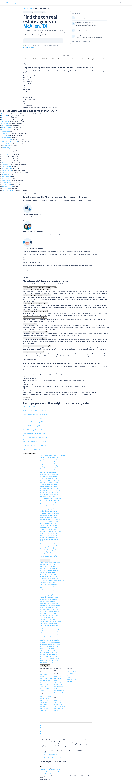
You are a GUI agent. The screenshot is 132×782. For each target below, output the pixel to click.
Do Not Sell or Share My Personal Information (53, 758)
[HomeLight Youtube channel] (40, 732)
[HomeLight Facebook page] (40, 728)
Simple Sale (43, 702)
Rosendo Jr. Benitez (7, 168)
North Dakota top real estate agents (50, 631)
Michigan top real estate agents (49, 607)
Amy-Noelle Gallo (7, 163)
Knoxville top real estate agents (49, 551)
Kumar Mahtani (6, 137)
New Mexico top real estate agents (49, 625)
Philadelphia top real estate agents (50, 480)
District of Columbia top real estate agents (52, 580)
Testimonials (70, 673)
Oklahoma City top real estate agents (50, 506)
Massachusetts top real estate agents (50, 605)
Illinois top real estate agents (48, 590)
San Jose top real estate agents (48, 533)
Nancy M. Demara (7, 161)
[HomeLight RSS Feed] (40, 737)
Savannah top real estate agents (49, 555)
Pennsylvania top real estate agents (50, 639)
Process (54, 287)
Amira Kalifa (5, 178)
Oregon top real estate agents (48, 637)
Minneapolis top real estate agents (50, 545)
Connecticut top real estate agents (50, 576)
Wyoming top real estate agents (49, 662)
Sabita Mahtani (6, 176)
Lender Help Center (59, 706)
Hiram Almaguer (6, 129)
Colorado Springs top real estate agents (51, 498)
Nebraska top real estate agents (49, 617)
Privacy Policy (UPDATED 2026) (48, 755)
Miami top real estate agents (48, 504)
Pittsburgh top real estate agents (49, 549)
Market (30, 287)
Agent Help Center (59, 690)
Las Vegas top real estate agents (49, 476)
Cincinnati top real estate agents (49, 539)
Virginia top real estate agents (48, 654)
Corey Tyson (5, 143)
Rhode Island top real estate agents (50, 641)
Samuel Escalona (7, 153)
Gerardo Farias (6, 184)
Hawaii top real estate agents (48, 586)
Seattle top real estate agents (48, 496)
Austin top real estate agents (48, 473)
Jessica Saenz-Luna (7, 186)
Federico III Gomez (7, 159)
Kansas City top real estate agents (49, 521)
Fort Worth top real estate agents (49, 500)
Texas (30, 8)
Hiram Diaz (5, 157)
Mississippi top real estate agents (49, 611)
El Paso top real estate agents (48, 516)
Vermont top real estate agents (49, 652)
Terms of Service (44, 753)
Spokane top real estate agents (49, 543)
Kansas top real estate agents (48, 596)
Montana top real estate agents (49, 615)
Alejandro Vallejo (7, 149)
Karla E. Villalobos (7, 151)
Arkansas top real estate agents (49, 570)
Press (68, 677)
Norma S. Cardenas (6, 127)
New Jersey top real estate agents (49, 623)
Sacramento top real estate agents (50, 519)
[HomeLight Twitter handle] (40, 726)
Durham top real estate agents (48, 557)
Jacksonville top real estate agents (49, 482)
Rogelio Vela (4, 116)
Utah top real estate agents (47, 650)
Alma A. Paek (5, 125)
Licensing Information (46, 774)
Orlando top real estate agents (48, 512)
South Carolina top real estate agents (50, 643)
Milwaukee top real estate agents (49, 527)
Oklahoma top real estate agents (49, 635)
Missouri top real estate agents (49, 613)
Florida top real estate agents (48, 582)
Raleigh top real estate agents (48, 510)
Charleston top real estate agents (49, 541)
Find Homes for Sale (46, 678)
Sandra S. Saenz (6, 172)
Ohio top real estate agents (47, 633)
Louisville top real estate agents (49, 529)
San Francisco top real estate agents (50, 488)
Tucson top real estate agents (48, 517)
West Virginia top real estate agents (50, 658)
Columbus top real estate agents (49, 492)
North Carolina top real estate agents (50, 629)
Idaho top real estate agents (48, 588)
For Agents (113, 2)
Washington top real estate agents (50, 514)
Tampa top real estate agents (48, 508)
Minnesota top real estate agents (49, 609)
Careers (69, 675)
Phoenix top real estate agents (48, 469)
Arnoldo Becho (6, 155)
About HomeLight (72, 671)
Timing (39, 287)
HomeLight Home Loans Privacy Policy (51, 772)
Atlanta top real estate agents (48, 486)
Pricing (35, 287)
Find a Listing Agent (46, 696)
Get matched (27, 397)
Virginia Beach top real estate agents (50, 531)
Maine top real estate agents (48, 602)
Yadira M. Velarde (7, 170)
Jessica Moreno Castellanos (10, 141)
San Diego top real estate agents (49, 467)
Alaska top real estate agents (48, 566)
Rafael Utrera (6, 188)
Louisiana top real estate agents (49, 600)
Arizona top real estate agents (48, 568)
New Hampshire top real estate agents (51, 621)
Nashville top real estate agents (49, 478)
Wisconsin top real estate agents (49, 660)
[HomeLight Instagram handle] (40, 730)
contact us (50, 748)
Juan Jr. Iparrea (5, 120)
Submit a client (58, 684)
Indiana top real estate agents (48, 592)
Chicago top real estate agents (48, 461)
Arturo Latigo (5, 122)
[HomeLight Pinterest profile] (40, 734)
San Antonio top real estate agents (50, 465)
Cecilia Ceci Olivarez (7, 182)
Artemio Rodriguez (7, 190)
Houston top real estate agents (49, 463)
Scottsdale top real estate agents (49, 502)
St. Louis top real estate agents (48, 535)
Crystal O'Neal (6, 145)
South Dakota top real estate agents (50, 644)
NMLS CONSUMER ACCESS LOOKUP (50, 770)
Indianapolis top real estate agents (50, 490)
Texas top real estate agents (48, 648)
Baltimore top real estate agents (49, 525)
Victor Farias (4, 124)
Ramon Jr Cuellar (7, 174)
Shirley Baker (5, 118)
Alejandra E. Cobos (7, 139)
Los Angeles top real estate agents (49, 459)
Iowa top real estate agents (47, 594)
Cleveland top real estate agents (49, 537)
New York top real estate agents (49, 457)
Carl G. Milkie (5, 135)
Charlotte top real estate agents (49, 474)
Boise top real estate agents (48, 553)
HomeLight (25, 8)
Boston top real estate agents (48, 523)
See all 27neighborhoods (29, 453)
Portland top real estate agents (49, 494)
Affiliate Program (72, 679)
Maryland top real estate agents (49, 603)
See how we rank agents (28, 47)
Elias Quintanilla (6, 147)
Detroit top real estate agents (48, 547)
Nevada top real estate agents (48, 619)
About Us (103, 2)
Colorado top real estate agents (49, 574)
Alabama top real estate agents (49, 564)
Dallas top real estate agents (48, 471)
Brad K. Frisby (6, 165)
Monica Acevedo (6, 114)
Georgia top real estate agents (48, 584)
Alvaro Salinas (6, 131)
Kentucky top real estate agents (49, 598)
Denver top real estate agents (48, 484)
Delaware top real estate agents (49, 578)
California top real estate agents (49, 572)
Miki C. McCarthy (6, 166)
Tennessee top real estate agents (49, 646)
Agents (43, 287)
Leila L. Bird (5, 133)
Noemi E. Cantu (6, 180)
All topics (26, 287)
